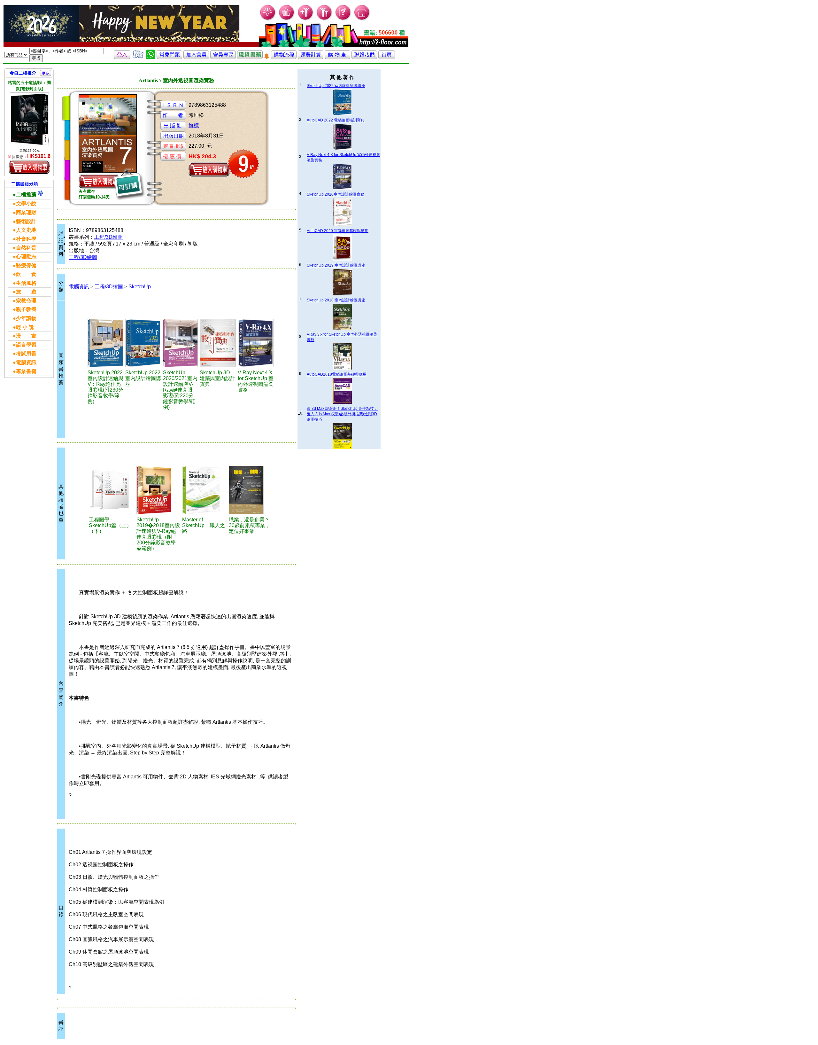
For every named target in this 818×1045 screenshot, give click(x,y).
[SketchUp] (105, 343)
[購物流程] (284, 57)
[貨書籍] (250, 57)
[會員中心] (324, 19)
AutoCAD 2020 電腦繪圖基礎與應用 (337, 231)
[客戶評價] (138, 57)
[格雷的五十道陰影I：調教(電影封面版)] (29, 119)
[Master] (204, 490)
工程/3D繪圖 (108, 237)
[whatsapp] (150, 57)
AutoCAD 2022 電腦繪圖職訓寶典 (336, 120)
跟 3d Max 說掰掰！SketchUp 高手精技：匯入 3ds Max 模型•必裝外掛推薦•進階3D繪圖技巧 (342, 414)
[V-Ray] (256, 343)
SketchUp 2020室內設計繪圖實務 (335, 194)
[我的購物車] (287, 19)
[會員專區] (223, 57)
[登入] (122, 57)
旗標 (194, 125)
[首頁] (362, 19)
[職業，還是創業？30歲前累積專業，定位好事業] (251, 490)
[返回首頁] (386, 57)
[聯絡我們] (364, 57)
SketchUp (139, 286)
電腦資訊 (79, 286)
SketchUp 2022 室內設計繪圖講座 (336, 85)
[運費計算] (310, 57)
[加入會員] (305, 19)
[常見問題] (343, 19)
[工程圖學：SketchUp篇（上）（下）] (112, 490)
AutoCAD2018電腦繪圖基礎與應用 (337, 374)
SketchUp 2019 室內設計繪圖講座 (336, 265)
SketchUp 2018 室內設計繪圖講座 (336, 300)
